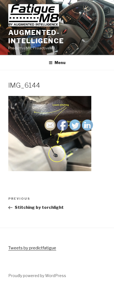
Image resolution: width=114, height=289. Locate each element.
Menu (60, 62)
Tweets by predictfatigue (32, 247)
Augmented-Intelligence (36, 37)
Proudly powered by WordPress (37, 275)
